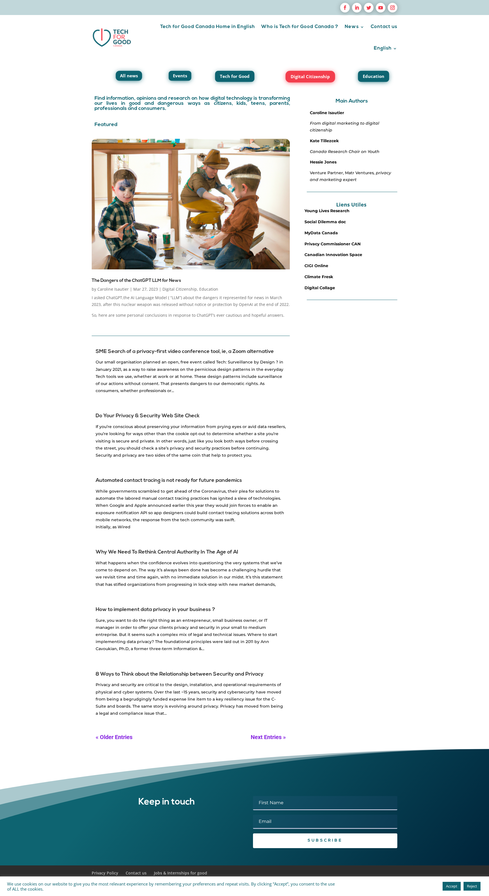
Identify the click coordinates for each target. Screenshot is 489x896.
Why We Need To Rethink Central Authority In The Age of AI (167, 552)
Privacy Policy (105, 873)
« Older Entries (114, 737)
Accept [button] (451, 886)
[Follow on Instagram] (392, 7)
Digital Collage (319, 287)
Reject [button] (472, 886)
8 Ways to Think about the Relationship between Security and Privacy (179, 674)
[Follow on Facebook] (345, 7)
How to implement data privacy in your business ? (155, 609)
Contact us (384, 26)
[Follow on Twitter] (369, 7)
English (383, 48)
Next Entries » (268, 737)
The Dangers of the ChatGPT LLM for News (136, 280)
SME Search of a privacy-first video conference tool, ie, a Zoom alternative (185, 351)
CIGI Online (316, 265)
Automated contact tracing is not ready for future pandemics (169, 480)
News (352, 26)
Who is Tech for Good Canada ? (299, 26)
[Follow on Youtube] (380, 7)
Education (373, 76)
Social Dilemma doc (325, 221)
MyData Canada (321, 232)
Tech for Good (235, 76)
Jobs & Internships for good (180, 873)
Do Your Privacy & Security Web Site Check (148, 416)
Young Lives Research (326, 210)
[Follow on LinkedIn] (357, 7)
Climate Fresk (318, 276)
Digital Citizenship (310, 76)
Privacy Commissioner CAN (332, 243)
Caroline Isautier (113, 289)
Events (180, 75)
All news (129, 75)
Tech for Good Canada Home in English (207, 26)
